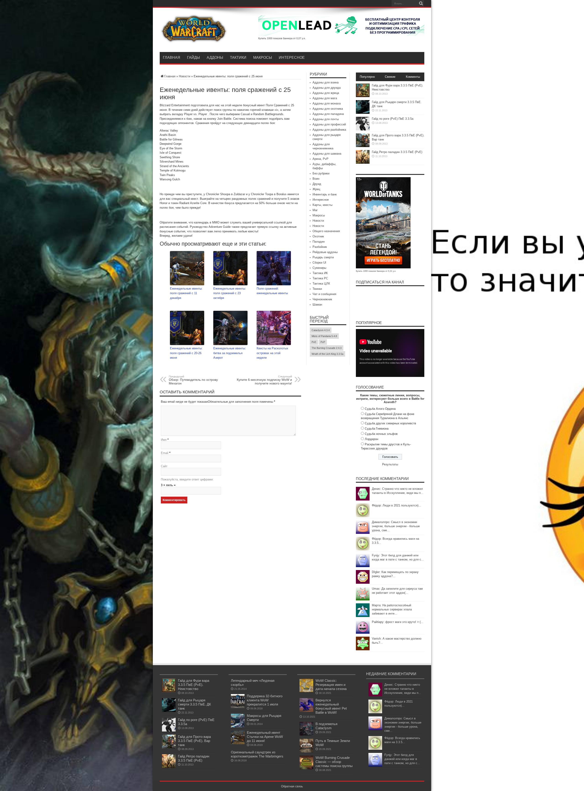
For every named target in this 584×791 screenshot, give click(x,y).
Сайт (164, 466)
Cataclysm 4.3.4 (321, 330)
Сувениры (319, 268)
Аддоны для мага (325, 98)
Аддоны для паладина (328, 114)
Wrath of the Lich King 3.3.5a (327, 354)
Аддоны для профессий (329, 124)
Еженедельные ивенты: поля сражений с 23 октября (229, 293)
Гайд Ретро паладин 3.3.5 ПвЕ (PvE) (397, 152)
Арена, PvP (320, 159)
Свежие (390, 76)
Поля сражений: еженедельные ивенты (272, 291)
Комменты (413, 76)
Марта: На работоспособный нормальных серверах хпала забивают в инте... (392, 609)
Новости (184, 76)
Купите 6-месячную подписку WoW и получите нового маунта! (264, 380)
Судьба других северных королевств (390, 423)
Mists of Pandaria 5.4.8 (324, 336)
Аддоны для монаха (327, 103)
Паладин (319, 241)
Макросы (262, 58)
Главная (171, 58)
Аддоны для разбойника (329, 129)
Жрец (316, 189)
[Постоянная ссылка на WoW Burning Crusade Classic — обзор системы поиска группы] (306, 768)
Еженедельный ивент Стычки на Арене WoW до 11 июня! (265, 737)
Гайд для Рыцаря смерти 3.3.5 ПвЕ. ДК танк (194, 704)
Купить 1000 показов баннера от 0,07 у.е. (282, 38)
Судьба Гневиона (376, 428)
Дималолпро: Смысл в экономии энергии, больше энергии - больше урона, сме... (396, 526)
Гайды (193, 58)
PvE (314, 342)
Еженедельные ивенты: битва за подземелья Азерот (229, 353)
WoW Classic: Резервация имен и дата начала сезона (331, 685)
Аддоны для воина (326, 82)
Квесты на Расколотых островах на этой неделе (272, 353)
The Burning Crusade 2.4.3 (327, 348)
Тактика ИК (320, 273)
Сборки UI (319, 262)
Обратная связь (292, 786)
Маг (315, 210)
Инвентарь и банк (325, 194)
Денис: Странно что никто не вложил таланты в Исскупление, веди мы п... (402, 689)
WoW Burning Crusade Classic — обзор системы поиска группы (334, 762)
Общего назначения (326, 231)
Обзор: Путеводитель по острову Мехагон (193, 380)
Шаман (317, 304)
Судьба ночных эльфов (381, 434)
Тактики (238, 58)
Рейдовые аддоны (325, 252)
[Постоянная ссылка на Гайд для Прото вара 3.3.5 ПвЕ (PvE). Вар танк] (363, 146)
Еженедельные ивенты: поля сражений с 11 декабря (186, 293)
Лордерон (371, 439)
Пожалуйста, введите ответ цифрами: (187, 479)
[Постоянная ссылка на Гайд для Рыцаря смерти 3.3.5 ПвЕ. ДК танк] (363, 112)
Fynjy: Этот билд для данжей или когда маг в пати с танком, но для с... (402, 759)
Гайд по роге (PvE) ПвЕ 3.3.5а (392, 118)
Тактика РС (320, 278)
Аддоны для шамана (327, 153)
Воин (316, 178)
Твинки (317, 288)
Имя (164, 439)
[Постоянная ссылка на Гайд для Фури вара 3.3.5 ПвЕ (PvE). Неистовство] (363, 96)
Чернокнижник (322, 299)
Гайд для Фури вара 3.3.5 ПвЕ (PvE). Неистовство (193, 685)
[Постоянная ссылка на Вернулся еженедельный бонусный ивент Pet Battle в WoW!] (306, 711)
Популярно (367, 76)
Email (164, 453)
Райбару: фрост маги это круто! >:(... (397, 622)
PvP (323, 342)
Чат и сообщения (324, 294)
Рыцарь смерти (323, 257)
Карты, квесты (322, 205)
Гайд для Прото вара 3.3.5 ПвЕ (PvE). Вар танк (194, 741)
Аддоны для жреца (326, 93)
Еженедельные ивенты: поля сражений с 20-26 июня (186, 353)
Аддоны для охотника (328, 108)
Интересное (292, 58)
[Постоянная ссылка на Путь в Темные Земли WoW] (306, 751)
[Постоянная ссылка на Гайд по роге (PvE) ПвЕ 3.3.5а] (363, 129)
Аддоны (215, 58)
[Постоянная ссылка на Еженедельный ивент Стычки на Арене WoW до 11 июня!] (238, 743)
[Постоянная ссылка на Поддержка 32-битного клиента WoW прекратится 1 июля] (238, 706)
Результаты (390, 464)
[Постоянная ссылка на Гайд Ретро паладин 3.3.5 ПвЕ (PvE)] (363, 162)
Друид (317, 184)
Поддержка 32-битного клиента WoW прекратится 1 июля (264, 700)
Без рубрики (321, 173)
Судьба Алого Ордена (380, 408)
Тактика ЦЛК (321, 283)
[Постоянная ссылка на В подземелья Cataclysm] (306, 734)
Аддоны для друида (327, 87)
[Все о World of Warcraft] (194, 40)
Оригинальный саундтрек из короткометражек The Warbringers (257, 754)
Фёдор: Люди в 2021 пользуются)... (396, 505)
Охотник (318, 236)
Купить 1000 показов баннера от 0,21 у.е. (376, 271)
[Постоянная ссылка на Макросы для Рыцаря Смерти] (238, 726)
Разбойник (320, 247)
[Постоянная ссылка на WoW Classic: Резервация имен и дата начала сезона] (306, 691)
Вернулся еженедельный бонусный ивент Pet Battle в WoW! (331, 706)
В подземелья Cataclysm (326, 726)
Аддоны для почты (326, 119)
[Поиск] (420, 3)
